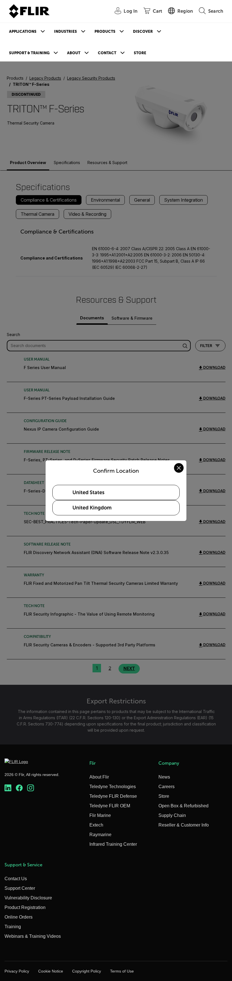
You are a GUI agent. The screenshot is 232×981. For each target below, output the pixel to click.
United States (88, 492)
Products (104, 31)
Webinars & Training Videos (33, 936)
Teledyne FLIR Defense (113, 796)
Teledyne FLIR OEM (109, 805)
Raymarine (100, 834)
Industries (65, 31)
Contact (107, 53)
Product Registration (25, 907)
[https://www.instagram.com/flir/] (30, 787)
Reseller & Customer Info (183, 825)
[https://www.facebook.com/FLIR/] (19, 787)
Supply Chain (172, 815)
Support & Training (29, 53)
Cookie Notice (50, 971)
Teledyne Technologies (112, 786)
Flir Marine (100, 815)
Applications (22, 31)
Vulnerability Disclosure (28, 897)
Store (140, 53)
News (164, 777)
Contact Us (16, 878)
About (73, 53)
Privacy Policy (17, 971)
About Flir (99, 777)
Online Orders (19, 917)
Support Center (20, 888)
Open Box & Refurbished (183, 805)
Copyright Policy (86, 971)
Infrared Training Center (113, 844)
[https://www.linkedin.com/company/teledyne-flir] (8, 787)
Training (13, 926)
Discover (143, 31)
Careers (166, 786)
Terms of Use (122, 971)
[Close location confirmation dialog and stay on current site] (179, 468)
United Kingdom (91, 508)
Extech (96, 825)
